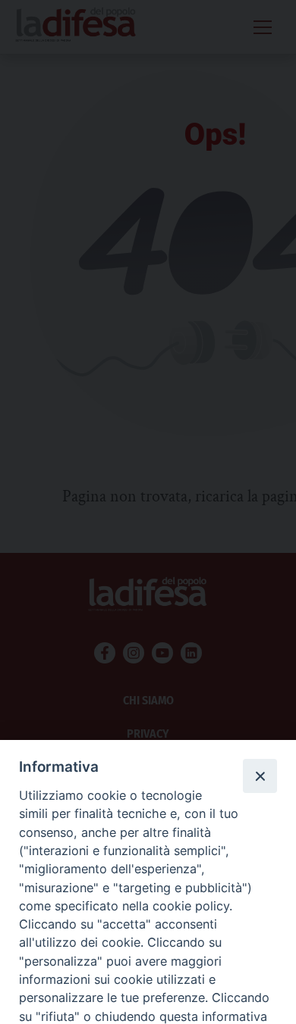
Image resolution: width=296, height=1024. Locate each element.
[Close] (259, 775)
